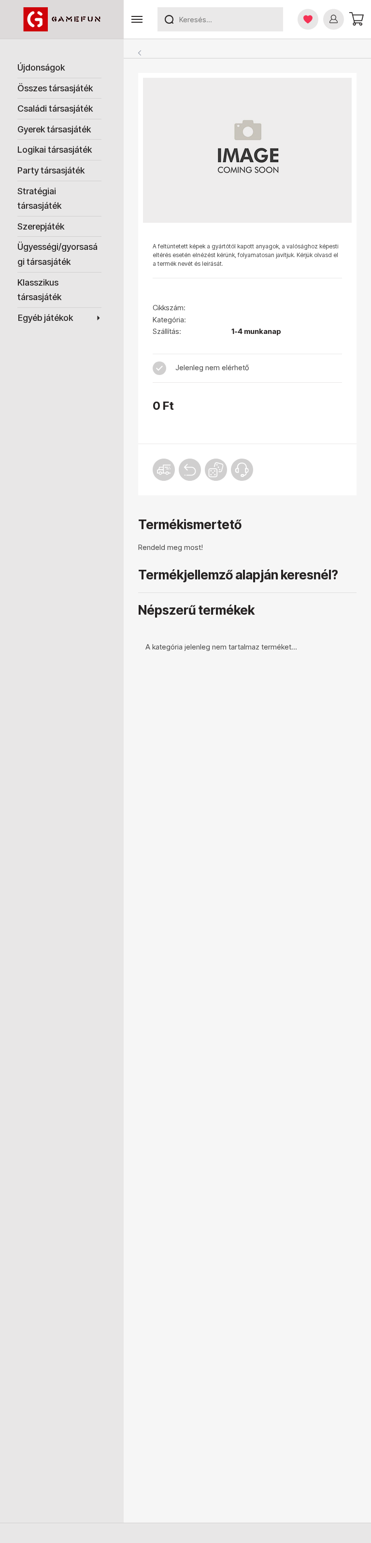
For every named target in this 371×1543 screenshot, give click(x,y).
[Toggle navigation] (137, 20)
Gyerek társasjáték (54, 129)
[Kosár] (356, 19)
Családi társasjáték (55, 108)
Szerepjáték (40, 226)
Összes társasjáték (55, 88)
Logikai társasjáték (54, 149)
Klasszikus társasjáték (39, 290)
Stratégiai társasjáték (39, 198)
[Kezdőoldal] (61, 19)
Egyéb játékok (45, 318)
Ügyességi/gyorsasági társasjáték (57, 254)
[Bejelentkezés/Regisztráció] (333, 19)
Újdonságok (41, 67)
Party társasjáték (51, 170)
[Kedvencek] (308, 19)
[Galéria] (247, 150)
